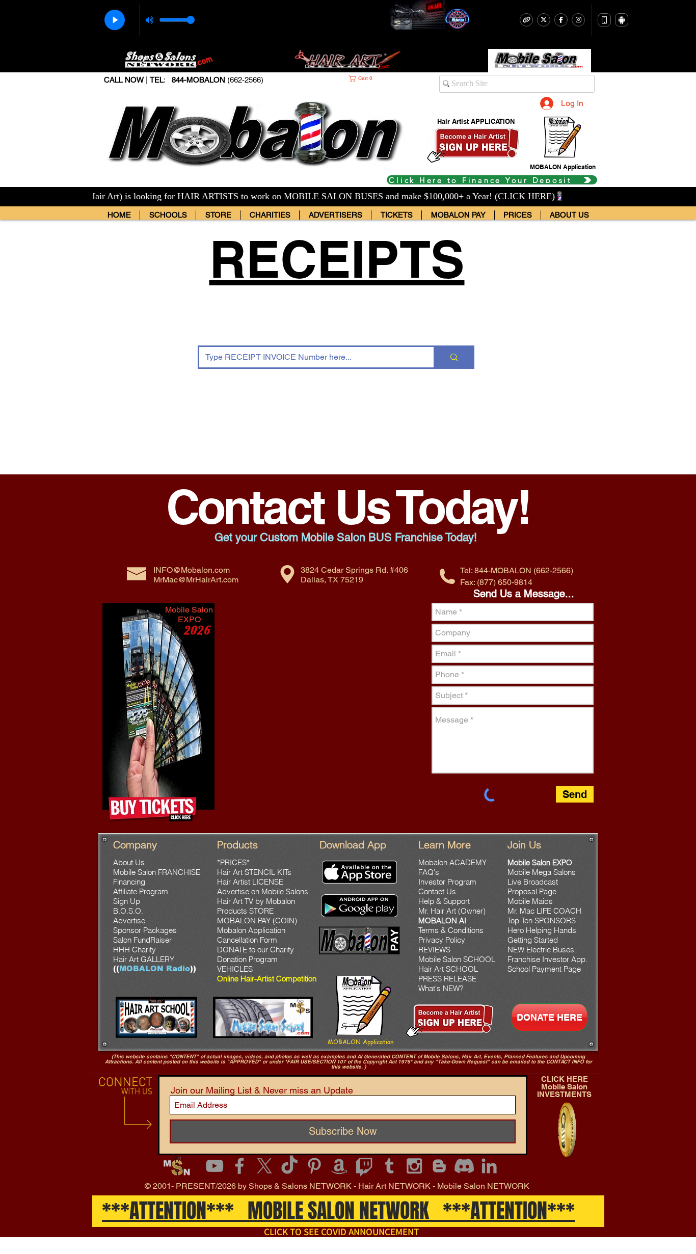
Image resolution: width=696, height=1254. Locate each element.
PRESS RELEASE (447, 978)
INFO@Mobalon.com (191, 570)
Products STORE (245, 911)
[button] (375, 78)
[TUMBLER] (389, 1166)
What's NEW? (441, 988)
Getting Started (532, 940)
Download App (352, 844)
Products (237, 844)
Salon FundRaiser (143, 940)
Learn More (444, 844)
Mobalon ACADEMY (452, 862)
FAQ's (428, 872)
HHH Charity (134, 949)
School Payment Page (544, 969)
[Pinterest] (314, 1166)
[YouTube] (214, 1166)
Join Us (524, 844)
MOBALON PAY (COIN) (257, 920)
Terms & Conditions (451, 930)
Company (135, 844)
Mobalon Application (251, 930)
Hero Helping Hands (541, 930)
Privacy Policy (441, 940)
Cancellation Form (247, 940)
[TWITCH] (364, 1166)
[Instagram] (414, 1166)
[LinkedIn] (489, 1166)
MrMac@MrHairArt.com (195, 579)
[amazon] (339, 1166)
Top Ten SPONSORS (541, 920)
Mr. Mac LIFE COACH (544, 911)
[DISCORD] (464, 1166)
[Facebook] (239, 1166)
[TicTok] (289, 1166)
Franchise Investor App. (547, 959)
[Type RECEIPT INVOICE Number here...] (453, 357)
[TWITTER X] (264, 1166)
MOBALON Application (360, 1041)
